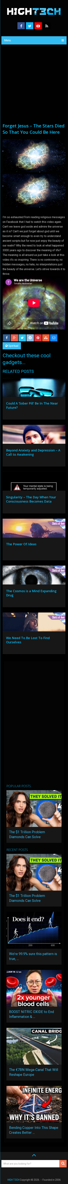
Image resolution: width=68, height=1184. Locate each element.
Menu (7, 40)
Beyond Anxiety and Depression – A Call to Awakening (33, 452)
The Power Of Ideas (21, 544)
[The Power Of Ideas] (34, 529)
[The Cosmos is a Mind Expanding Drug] (34, 576)
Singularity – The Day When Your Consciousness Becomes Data (31, 499)
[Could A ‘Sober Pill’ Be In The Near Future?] (34, 388)
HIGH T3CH (13, 1179)
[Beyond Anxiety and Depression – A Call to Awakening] (34, 435)
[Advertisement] (34, 87)
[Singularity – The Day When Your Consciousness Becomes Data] (34, 482)
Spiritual (13, 345)
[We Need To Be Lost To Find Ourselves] (34, 622)
